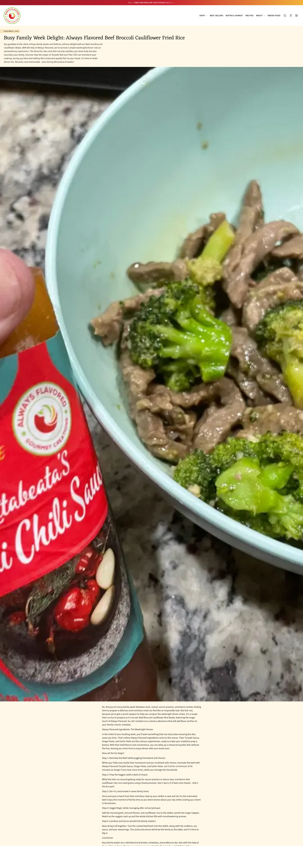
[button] (284, 15)
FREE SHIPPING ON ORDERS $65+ (150, 3)
